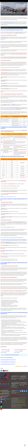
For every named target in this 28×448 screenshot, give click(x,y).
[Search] (27, 1)
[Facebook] (20, 391)
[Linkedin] (26, 391)
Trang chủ (2, 2)
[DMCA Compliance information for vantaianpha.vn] (3, 400)
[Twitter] (22, 391)
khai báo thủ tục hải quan (12, 107)
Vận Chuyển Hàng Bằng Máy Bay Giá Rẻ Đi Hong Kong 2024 (8, 359)
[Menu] (1, 1)
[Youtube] (24, 391)
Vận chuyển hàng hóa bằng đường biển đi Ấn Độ (9, 196)
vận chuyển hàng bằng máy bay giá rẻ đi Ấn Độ (9, 22)
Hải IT (1, 14)
